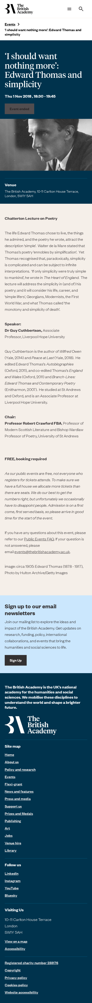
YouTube (12, 888)
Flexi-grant (13, 784)
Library (11, 850)
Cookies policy (16, 984)
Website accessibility (21, 992)
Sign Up (16, 660)
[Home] (19, 9)
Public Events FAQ (39, 538)
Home (9, 754)
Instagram (13, 880)
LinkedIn (11, 873)
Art (7, 828)
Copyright (13, 970)
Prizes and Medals (19, 813)
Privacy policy (16, 977)
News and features (19, 791)
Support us (13, 806)
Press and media (18, 798)
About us (12, 761)
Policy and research (20, 769)
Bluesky (11, 895)
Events (10, 24)
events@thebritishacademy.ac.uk (42, 551)
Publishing (13, 820)
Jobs (9, 835)
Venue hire (13, 843)
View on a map (16, 941)
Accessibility (15, 948)
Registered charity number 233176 (31, 962)
